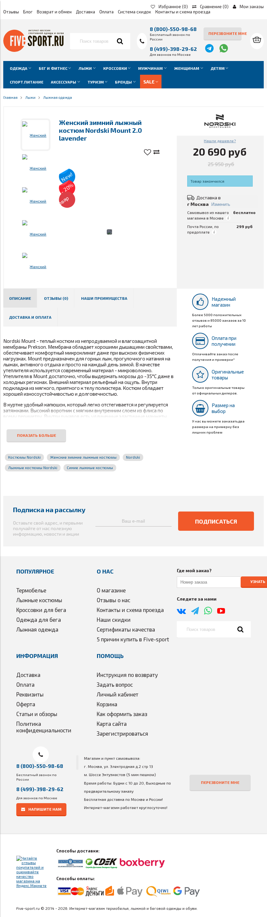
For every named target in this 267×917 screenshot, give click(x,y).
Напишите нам (45, 809)
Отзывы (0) (56, 298)
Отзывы (11, 11)
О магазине (111, 590)
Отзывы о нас (113, 600)
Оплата (106, 11)
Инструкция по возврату (127, 674)
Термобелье (31, 590)
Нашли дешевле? (220, 140)
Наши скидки (114, 619)
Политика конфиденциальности (43, 726)
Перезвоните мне (225, 33)
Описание (20, 298)
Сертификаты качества (126, 629)
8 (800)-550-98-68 (173, 29)
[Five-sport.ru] (33, 50)
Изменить (220, 204)
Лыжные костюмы (39, 600)
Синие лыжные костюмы (90, 467)
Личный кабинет (117, 694)
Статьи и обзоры (36, 714)
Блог (28, 11)
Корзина (107, 704)
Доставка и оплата (30, 317)
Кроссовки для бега (41, 609)
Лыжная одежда (37, 629)
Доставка (85, 11)
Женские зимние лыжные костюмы (83, 457)
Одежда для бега (38, 619)
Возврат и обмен (54, 11)
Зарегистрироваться (122, 733)
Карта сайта (112, 723)
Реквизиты (30, 694)
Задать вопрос (115, 684)
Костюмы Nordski (24, 457)
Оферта (25, 704)
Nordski (133, 457)
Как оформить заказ (122, 714)
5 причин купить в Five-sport (133, 639)
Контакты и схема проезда (182, 11)
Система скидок (134, 11)
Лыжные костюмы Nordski (32, 467)
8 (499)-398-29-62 (173, 49)
